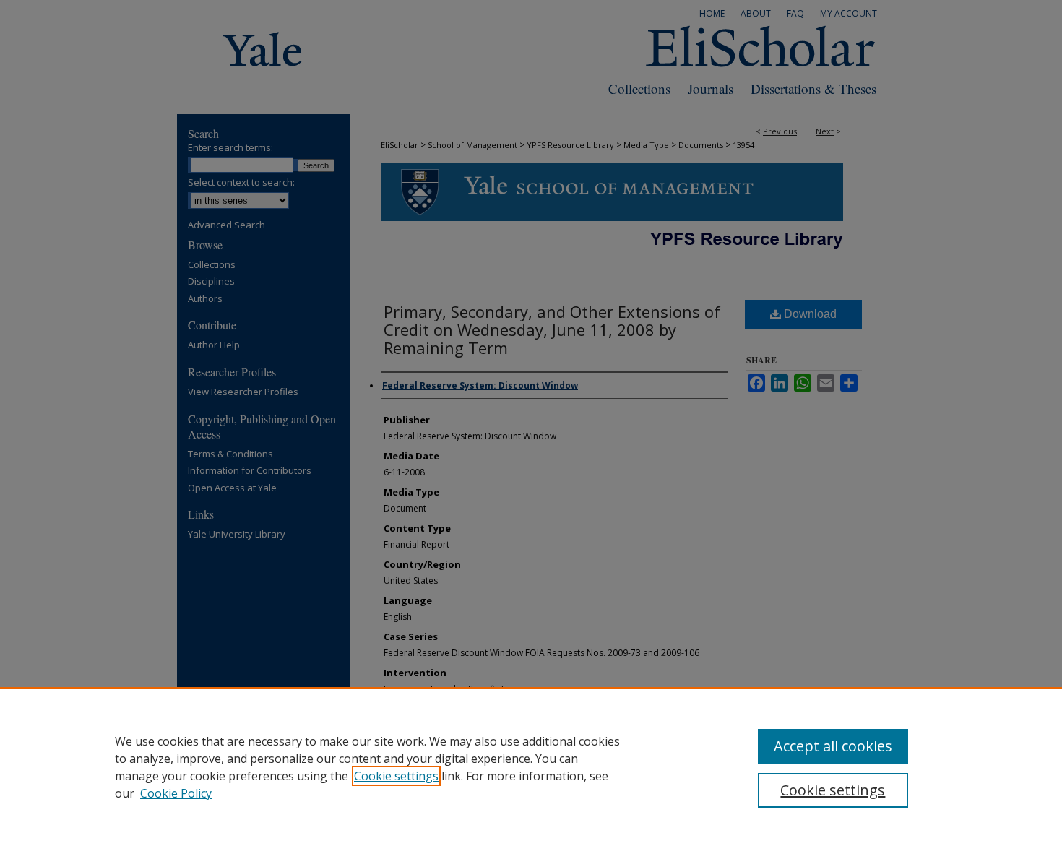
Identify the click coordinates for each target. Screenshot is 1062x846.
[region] (531, 766)
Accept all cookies (833, 746)
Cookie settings (396, 776)
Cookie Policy (176, 793)
